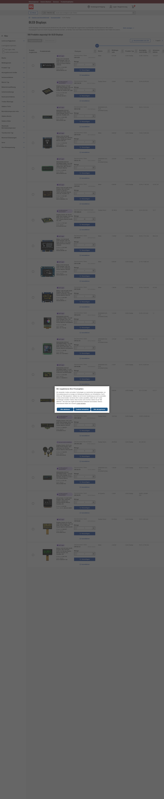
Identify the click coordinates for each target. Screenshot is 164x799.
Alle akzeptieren (99, 409)
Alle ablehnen (65, 409)
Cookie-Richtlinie (81, 403)
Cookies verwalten (82, 409)
